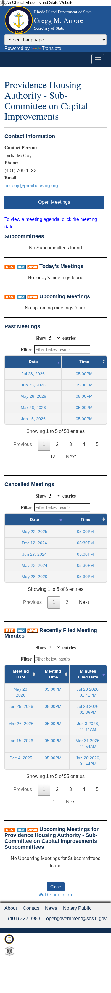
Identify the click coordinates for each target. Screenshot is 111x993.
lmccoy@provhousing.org (31, 185)
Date (33, 361)
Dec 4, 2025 (20, 757)
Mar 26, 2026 (33, 407)
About (10, 908)
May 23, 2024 (34, 565)
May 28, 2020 (34, 576)
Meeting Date (21, 674)
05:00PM (53, 689)
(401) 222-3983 (24, 918)
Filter (26, 349)
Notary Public (77, 908)
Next (71, 456)
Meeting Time (53, 674)
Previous (22, 444)
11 (52, 801)
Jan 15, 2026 (33, 418)
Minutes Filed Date (88, 674)
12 (52, 456)
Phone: (11, 162)
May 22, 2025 (34, 531)
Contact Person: (20, 147)
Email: (11, 177)
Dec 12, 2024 (34, 542)
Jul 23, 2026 (33, 373)
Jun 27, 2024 (34, 554)
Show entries (56, 337)
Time (84, 361)
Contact (31, 908)
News (51, 908)
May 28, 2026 (33, 396)
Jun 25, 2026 (33, 385)
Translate (51, 48)
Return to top (58, 894)
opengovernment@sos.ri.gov (76, 918)
